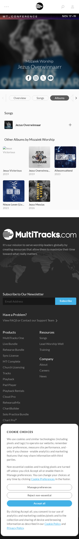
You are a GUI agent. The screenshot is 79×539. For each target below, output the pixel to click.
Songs (40, 98)
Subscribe (66, 300)
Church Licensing (13, 367)
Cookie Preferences (43, 479)
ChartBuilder (11, 408)
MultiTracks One (13, 338)
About (44, 364)
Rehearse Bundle (13, 349)
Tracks (7, 373)
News (43, 376)
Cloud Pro (9, 396)
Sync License (11, 355)
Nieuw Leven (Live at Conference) (13, 204)
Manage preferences (39, 487)
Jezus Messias (36, 204)
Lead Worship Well (52, 343)
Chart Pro (10, 420)
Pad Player (9, 385)
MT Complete (11, 361)
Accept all (40, 503)
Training (45, 349)
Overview (20, 98)
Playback (8, 379)
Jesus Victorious (12, 170)
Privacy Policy (15, 528)
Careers (44, 370)
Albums (59, 98)
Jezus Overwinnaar (28, 125)
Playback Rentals (13, 390)
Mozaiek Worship (39, 61)
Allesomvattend (64, 170)
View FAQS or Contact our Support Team (29, 320)
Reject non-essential (40, 495)
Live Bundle (10, 343)
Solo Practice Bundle (16, 414)
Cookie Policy (52, 523)
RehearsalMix (11, 402)
